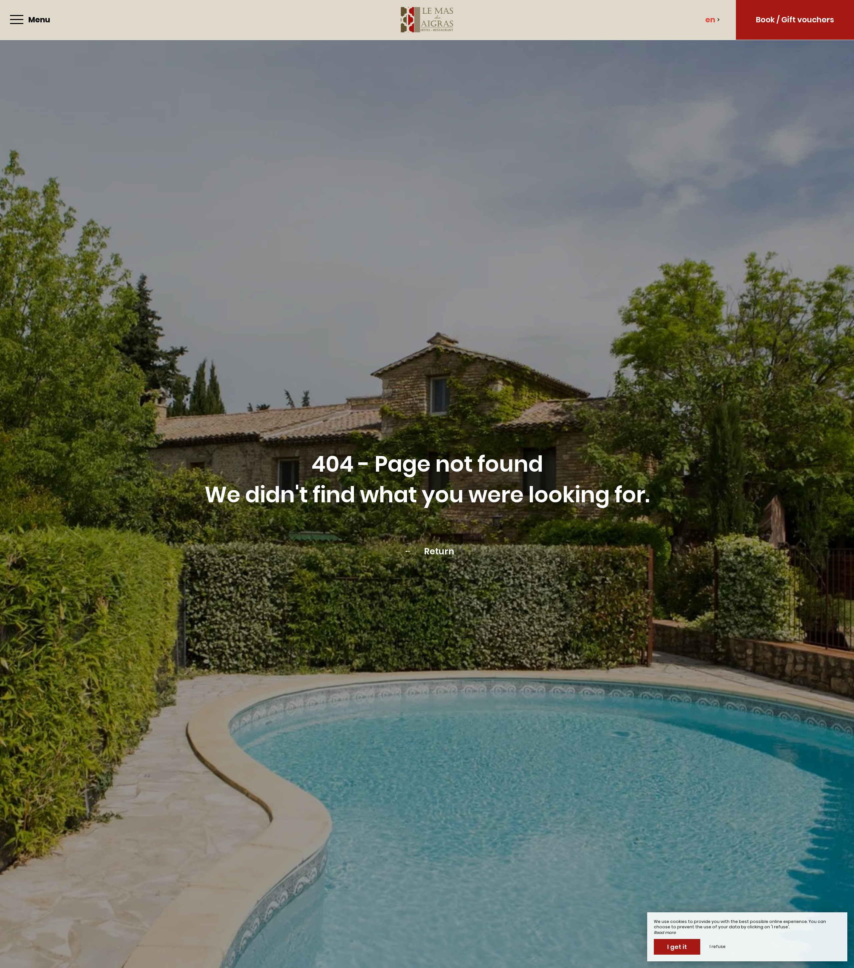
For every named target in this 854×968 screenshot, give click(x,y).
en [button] (710, 19)
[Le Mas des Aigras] (427, 20)
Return (439, 551)
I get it (677, 947)
